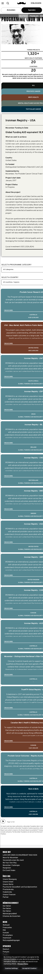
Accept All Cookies (29, 968)
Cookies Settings (11, 968)
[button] (2, 3)
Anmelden (11, 10)
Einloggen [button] (36, 3)
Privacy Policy (23, 964)
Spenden (31, 10)
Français (34, 16)
